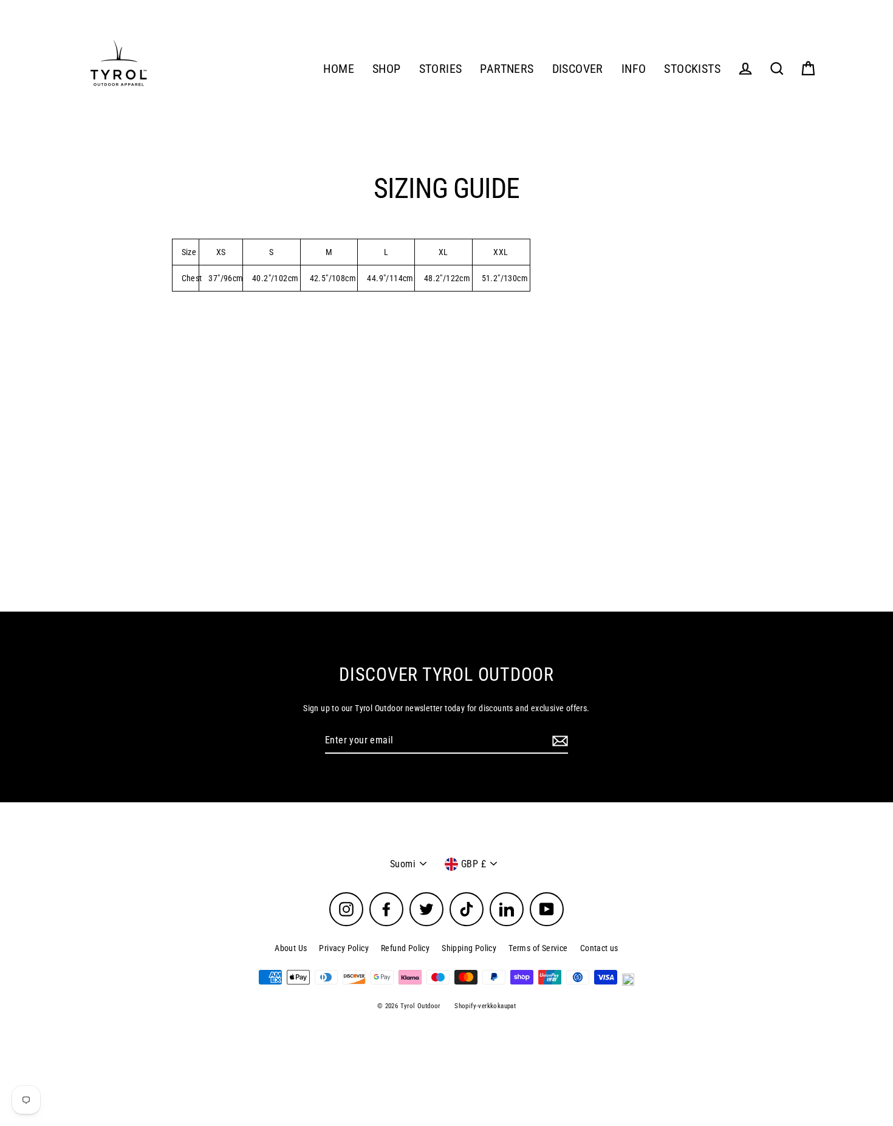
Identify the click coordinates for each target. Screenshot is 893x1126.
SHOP (386, 69)
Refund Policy (405, 948)
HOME (338, 69)
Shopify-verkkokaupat (485, 1006)
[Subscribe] (558, 741)
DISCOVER (577, 69)
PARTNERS (506, 69)
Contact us (599, 948)
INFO (633, 69)
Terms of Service (537, 948)
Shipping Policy (469, 948)
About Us (291, 948)
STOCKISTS (692, 69)
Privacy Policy (344, 948)
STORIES (440, 69)
